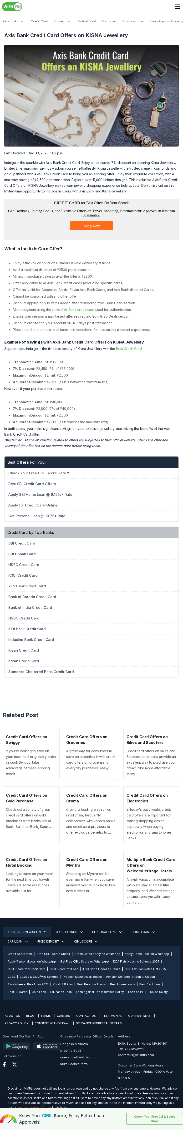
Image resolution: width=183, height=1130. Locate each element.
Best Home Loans (122, 984)
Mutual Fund (87, 21)
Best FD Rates (17, 992)
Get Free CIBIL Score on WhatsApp (84, 961)
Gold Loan (39, 992)
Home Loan (62, 21)
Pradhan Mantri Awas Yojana (82, 976)
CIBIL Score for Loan (64, 969)
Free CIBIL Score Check (53, 954)
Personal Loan (13, 21)
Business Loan (133, 21)
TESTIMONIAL (112, 1015)
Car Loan (109, 21)
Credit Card (39, 21)
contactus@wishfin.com (136, 1055)
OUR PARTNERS (139, 1015)
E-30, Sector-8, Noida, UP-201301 (142, 1043)
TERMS (46, 1015)
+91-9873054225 (131, 1049)
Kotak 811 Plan (63, 984)
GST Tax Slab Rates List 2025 (145, 969)
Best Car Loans (150, 984)
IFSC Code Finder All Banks (101, 969)
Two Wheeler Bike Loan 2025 (28, 984)
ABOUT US (12, 1015)
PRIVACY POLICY (16, 1023)
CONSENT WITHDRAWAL (52, 1023)
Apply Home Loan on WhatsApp (147, 954)
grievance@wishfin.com (78, 1057)
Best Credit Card (129, 349)
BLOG (30, 1015)
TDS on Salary (158, 992)
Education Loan (61, 992)
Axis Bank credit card (77, 310)
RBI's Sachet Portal (74, 1064)
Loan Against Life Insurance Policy (100, 992)
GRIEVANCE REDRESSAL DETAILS (99, 1023)
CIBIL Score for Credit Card (26, 969)
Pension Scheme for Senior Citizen (130, 976)
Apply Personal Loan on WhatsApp (32, 961)
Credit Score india (20, 954)
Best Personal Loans (91, 984)
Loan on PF (136, 992)
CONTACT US (86, 1015)
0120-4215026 (70, 1050)
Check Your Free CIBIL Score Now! (154, 1119)
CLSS (11, 976)
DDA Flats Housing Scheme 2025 (136, 961)
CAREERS (63, 1015)
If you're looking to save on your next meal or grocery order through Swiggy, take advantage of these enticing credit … (31, 762)
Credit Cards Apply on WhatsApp (97, 954)
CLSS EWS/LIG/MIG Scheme (39, 976)
